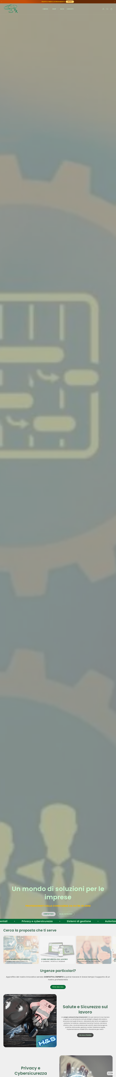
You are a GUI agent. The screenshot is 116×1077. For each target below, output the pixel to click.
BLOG (62, 9)
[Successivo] (114, 2)
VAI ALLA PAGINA (85, 1035)
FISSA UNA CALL (58, 987)
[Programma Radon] (11, 9)
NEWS (70, 2)
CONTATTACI (49, 914)
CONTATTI (70, 9)
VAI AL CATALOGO (65, 914)
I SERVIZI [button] (45, 9)
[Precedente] (2, 2)
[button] (107, 9)
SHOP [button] (54, 9)
